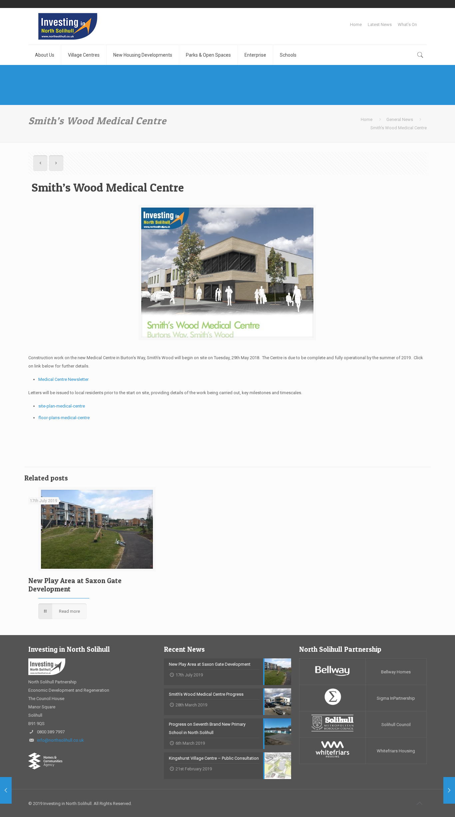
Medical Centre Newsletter (63, 379)
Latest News (380, 24)
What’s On (407, 24)
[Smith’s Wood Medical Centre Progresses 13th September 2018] (449, 790)
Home (356, 24)
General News (399, 119)
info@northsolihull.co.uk (60, 740)
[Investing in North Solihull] (67, 26)
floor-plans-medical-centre (64, 417)
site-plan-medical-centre (61, 406)
